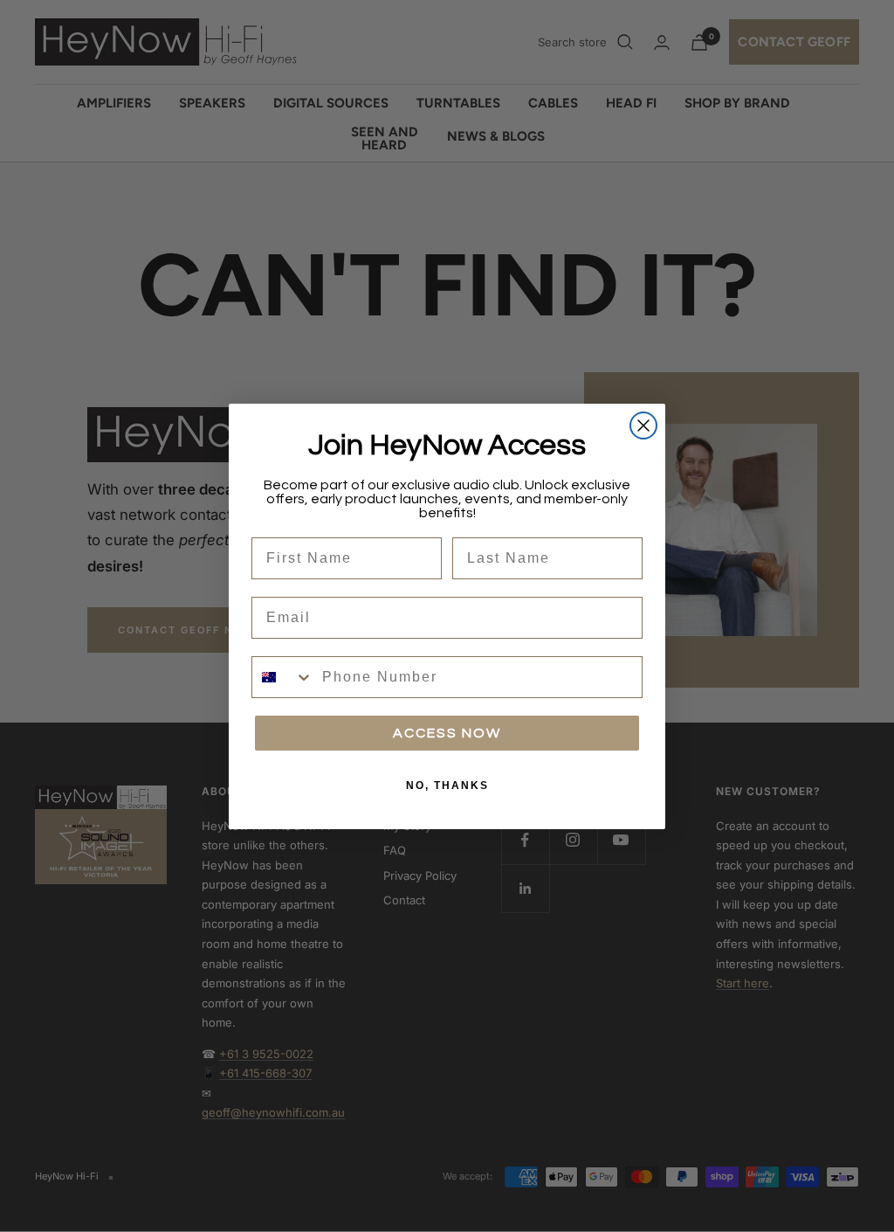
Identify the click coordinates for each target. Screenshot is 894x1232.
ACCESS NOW (447, 733)
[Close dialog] (643, 425)
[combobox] (282, 677)
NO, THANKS (447, 785)
